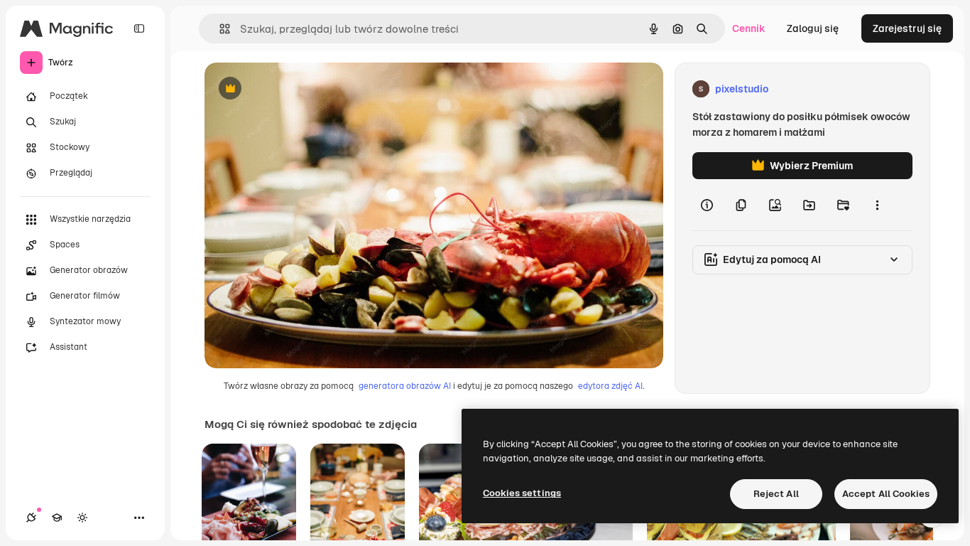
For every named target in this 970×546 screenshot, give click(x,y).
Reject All (776, 494)
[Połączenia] (31, 517)
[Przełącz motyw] (82, 517)
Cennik (748, 28)
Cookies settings (522, 493)
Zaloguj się (813, 28)
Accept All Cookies (886, 494)
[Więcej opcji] (877, 205)
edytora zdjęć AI (610, 386)
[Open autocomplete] (219, 28)
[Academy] (56, 517)
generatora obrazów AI (405, 386)
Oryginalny (302, 89)
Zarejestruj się (907, 28)
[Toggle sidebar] (139, 28)
